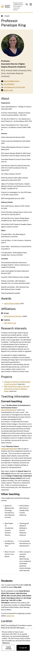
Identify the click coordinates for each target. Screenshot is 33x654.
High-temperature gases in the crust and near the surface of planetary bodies (16, 389)
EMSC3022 (5, 449)
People (7, 16)
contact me (10, 616)
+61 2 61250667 (9, 84)
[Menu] (31, 5)
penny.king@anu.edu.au (11, 81)
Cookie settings (8, 648)
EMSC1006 (5, 410)
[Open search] (26, 4)
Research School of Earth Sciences (18, 3)
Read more (6, 643)
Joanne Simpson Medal (12, 303)
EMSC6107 (13, 410)
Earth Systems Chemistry (13, 316)
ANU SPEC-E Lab (10, 323)
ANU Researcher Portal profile (14, 87)
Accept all (23, 648)
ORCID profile (8, 90)
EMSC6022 (13, 449)
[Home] (2, 16)
